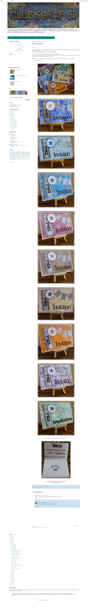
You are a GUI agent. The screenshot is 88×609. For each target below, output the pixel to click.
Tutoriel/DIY (26, 153)
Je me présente (12, 162)
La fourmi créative (13, 125)
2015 (11, 542)
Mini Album (26, 155)
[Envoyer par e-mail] (44, 486)
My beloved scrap (14, 137)
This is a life (13, 560)
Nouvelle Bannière (18, 81)
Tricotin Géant (11, 159)
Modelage (11, 154)
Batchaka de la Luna (14, 141)
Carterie (36, 487)
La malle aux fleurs (13, 126)
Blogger (48, 600)
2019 (11, 536)
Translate (17, 106)
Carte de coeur (12, 115)
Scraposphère (12, 128)
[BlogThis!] (45, 486)
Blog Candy (20, 154)
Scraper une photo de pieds (15, 568)
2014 (11, 543)
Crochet (15, 154)
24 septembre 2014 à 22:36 (43, 495)
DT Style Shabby (27, 154)
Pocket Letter (16, 159)
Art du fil (32, 37)
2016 (11, 540)
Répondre (36, 498)
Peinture (16, 157)
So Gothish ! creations (14, 144)
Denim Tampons (13, 119)
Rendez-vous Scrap (13, 127)
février (12, 578)
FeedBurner (22, 50)
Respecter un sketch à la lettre (16, 554)
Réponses (37, 500)
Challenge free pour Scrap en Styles (21, 75)
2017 (11, 539)
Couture (27, 157)
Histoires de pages (13, 120)
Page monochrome (14, 558)
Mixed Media (21, 159)
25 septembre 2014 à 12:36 (49, 502)
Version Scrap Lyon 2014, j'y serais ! (17, 550)
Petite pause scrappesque (15, 551)
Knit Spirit (12, 134)
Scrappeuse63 (40, 502)
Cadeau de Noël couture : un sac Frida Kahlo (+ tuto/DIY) (19, 145)
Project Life (11, 158)
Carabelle (11, 114)
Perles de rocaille (26, 159)
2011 (11, 584)
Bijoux (16, 155)
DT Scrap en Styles (50, 37)
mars (12, 577)
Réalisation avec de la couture (16, 557)
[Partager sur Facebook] (47, 486)
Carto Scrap (12, 116)
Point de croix (26, 158)
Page (21, 152)
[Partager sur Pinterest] (48, 486)
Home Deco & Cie (40, 37)
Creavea (11, 117)
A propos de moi (16, 37)
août (12, 570)
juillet (12, 571)
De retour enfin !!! (13, 138)
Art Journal (21, 155)
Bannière (25, 156)
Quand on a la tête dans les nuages (17, 565)
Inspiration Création (13, 122)
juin (12, 573)
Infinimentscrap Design (14, 121)
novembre (13, 546)
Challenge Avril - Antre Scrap (19, 69)
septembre (13, 549)
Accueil (9, 37)
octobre (12, 547)
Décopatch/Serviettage (13, 156)
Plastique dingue (20, 158)
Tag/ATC (12, 155)
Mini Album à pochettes (15, 553)
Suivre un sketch (13, 567)
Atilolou (11, 111)
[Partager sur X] (46, 486)
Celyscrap (37, 495)
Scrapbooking (25, 37)
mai (12, 574)
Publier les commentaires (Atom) (42, 527)
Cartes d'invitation (14, 561)
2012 (11, 583)
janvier (12, 580)
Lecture (15, 158)
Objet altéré (20, 156)
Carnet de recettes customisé (16, 564)
